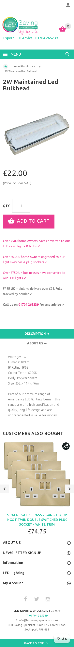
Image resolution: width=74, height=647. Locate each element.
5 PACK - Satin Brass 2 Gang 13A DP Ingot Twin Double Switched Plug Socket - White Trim (37, 519)
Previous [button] (4, 489)
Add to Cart (33, 221)
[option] (37, 132)
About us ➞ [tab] (37, 343)
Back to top (34, 643)
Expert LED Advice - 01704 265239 (30, 38)
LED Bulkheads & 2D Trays (27, 66)
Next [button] (69, 489)
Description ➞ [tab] (37, 333)
